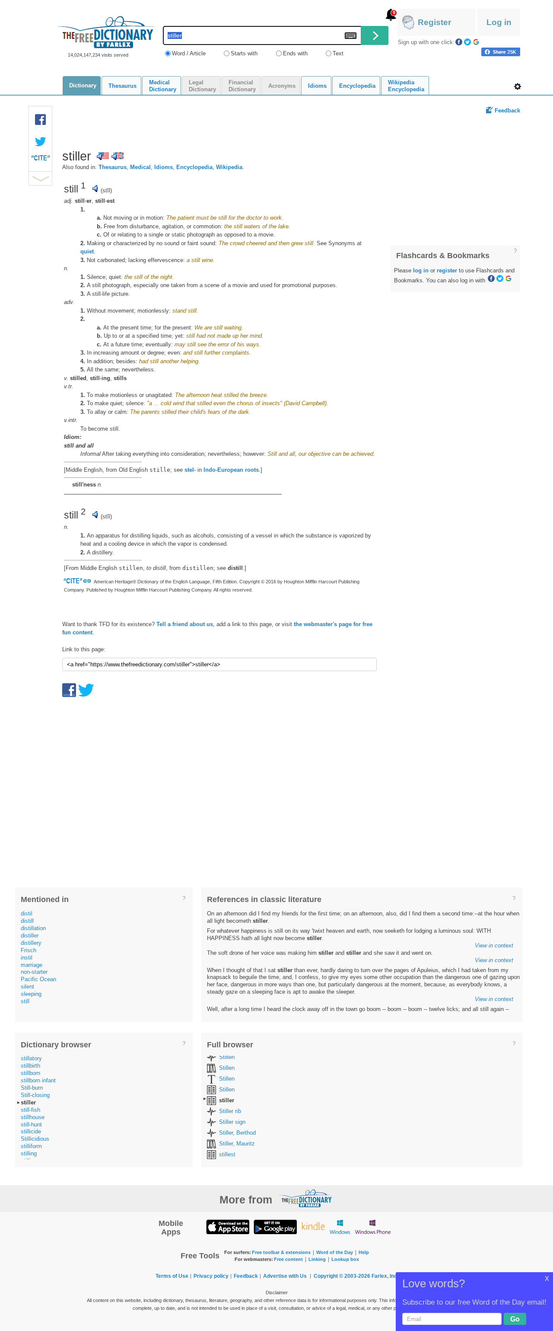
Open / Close (40, 178)
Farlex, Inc (384, 1276)
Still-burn (32, 1088)
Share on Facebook (500, 52)
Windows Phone (373, 1226)
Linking (317, 1259)
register (447, 270)
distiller (29, 935)
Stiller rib (230, 1111)
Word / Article (189, 53)
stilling (29, 1153)
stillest (227, 1154)
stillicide (31, 1131)
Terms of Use (172, 1276)
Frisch (28, 950)
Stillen (227, 1057)
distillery (31, 943)
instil (26, 957)
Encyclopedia (194, 167)
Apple (227, 1226)
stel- (190, 470)
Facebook (458, 41)
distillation (33, 928)
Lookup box (345, 1259)
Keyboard (350, 35)
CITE (41, 160)
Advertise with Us (285, 1276)
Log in (499, 22)
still (25, 1001)
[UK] (117, 156)
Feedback (507, 110)
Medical (140, 167)
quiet (87, 251)
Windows (339, 1226)
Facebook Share (40, 120)
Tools (517, 86)
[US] (103, 156)
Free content (288, 1259)
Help (364, 1252)
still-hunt (31, 1124)
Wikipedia (229, 167)
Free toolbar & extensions (281, 1252)
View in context (494, 945)
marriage (31, 965)
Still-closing (35, 1095)
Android (275, 1226)
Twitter (467, 41)
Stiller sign (232, 1122)
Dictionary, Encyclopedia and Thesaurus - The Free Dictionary (106, 32)
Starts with (244, 53)
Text (338, 53)
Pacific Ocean (38, 979)
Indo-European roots (231, 470)
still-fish (30, 1110)
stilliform (31, 1146)
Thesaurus (113, 167)
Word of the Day (334, 1252)
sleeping (31, 994)
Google (476, 41)
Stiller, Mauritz (237, 1143)
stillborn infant (38, 1080)
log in (421, 270)
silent (27, 986)
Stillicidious (35, 1139)
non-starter (34, 972)
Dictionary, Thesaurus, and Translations (306, 1198)
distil (26, 913)
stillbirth (30, 1065)
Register (434, 22)
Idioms (163, 167)
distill (27, 921)
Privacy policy (211, 1276)
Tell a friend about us (184, 624)
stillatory (31, 1058)
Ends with (295, 53)
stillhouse (32, 1117)
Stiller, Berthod (237, 1132)
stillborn (30, 1073)
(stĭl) (106, 190)
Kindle (313, 1226)
